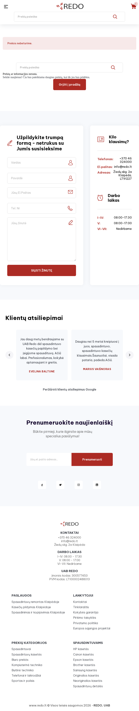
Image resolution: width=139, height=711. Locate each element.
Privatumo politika (85, 623)
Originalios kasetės (86, 675)
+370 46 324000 (125, 160)
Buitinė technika (22, 670)
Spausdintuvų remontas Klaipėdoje (35, 602)
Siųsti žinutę (41, 270)
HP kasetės (81, 649)
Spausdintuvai (21, 649)
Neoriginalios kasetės (87, 681)
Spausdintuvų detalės (88, 686)
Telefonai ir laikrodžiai (26, 675)
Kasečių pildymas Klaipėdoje (31, 607)
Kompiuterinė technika (27, 665)
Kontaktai (80, 602)
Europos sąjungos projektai (91, 628)
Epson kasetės (83, 659)
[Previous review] (9, 355)
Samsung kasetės (85, 670)
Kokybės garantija (85, 612)
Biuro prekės (20, 659)
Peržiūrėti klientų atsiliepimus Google (69, 389)
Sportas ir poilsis (23, 681)
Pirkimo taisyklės (84, 617)
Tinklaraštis (81, 607)
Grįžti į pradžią (69, 84)
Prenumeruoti (92, 459)
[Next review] (130, 355)
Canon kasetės (83, 654)
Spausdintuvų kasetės (27, 654)
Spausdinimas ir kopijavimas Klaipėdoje (38, 612)
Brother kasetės (84, 665)
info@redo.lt (123, 166)
